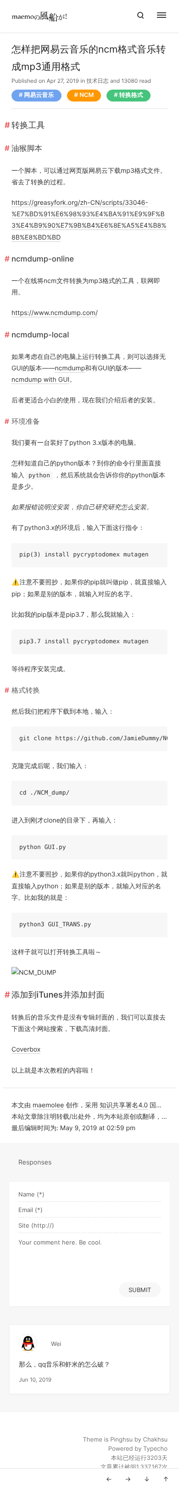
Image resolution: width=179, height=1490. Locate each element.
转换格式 (131, 95)
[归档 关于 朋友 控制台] (166, 16)
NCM (86, 95)
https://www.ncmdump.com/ (54, 313)
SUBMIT (140, 1289)
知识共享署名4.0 (124, 1105)
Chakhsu (155, 1439)
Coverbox (25, 1049)
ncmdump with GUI (40, 380)
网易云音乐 (39, 95)
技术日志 (98, 80)
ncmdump (70, 368)
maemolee (48, 1105)
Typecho (155, 1449)
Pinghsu (121, 1439)
